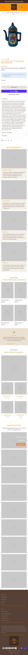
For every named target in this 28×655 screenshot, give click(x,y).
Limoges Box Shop (16, 650)
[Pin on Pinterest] (11, 140)
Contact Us (4, 599)
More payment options (14, 94)
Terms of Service (5, 620)
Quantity (3, 80)
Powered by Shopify (14, 653)
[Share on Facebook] (5, 140)
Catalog (3, 601)
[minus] (2, 83)
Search (2, 609)
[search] (4, 7)
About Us (3, 594)
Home (3, 12)
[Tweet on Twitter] (8, 140)
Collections (4, 597)
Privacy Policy (4, 616)
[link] (20, 444)
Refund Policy (4, 611)
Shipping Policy (4, 618)
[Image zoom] (14, 37)
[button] (14, 87)
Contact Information (6, 613)
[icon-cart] (21, 7)
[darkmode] (25, 7)
